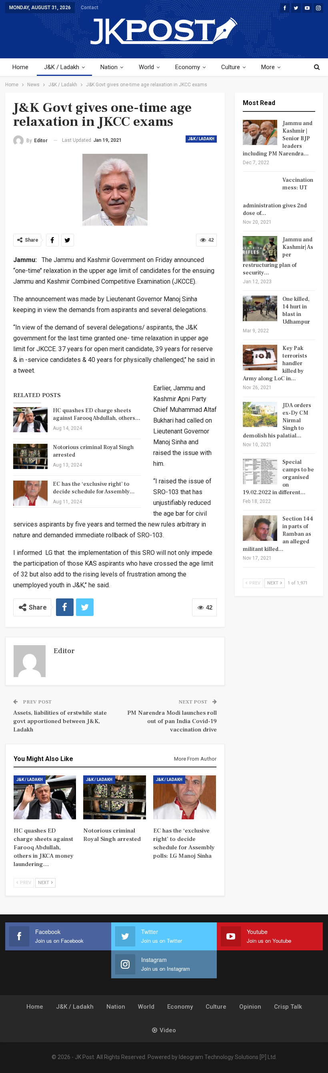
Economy (187, 67)
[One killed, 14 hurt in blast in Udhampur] (260, 308)
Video (168, 1030)
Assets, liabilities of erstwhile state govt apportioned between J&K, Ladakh (60, 721)
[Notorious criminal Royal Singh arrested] (30, 456)
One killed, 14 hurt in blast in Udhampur (296, 311)
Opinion (250, 1006)
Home (20, 67)
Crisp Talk (288, 1006)
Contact (89, 7)
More (268, 67)
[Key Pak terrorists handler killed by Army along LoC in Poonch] (260, 357)
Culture (230, 67)
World (146, 67)
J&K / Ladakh (61, 67)
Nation (109, 67)
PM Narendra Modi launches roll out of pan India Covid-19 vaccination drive (172, 721)
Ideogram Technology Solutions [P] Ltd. (228, 1057)
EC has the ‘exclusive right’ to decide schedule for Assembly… (94, 488)
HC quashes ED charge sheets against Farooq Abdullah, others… (96, 414)
